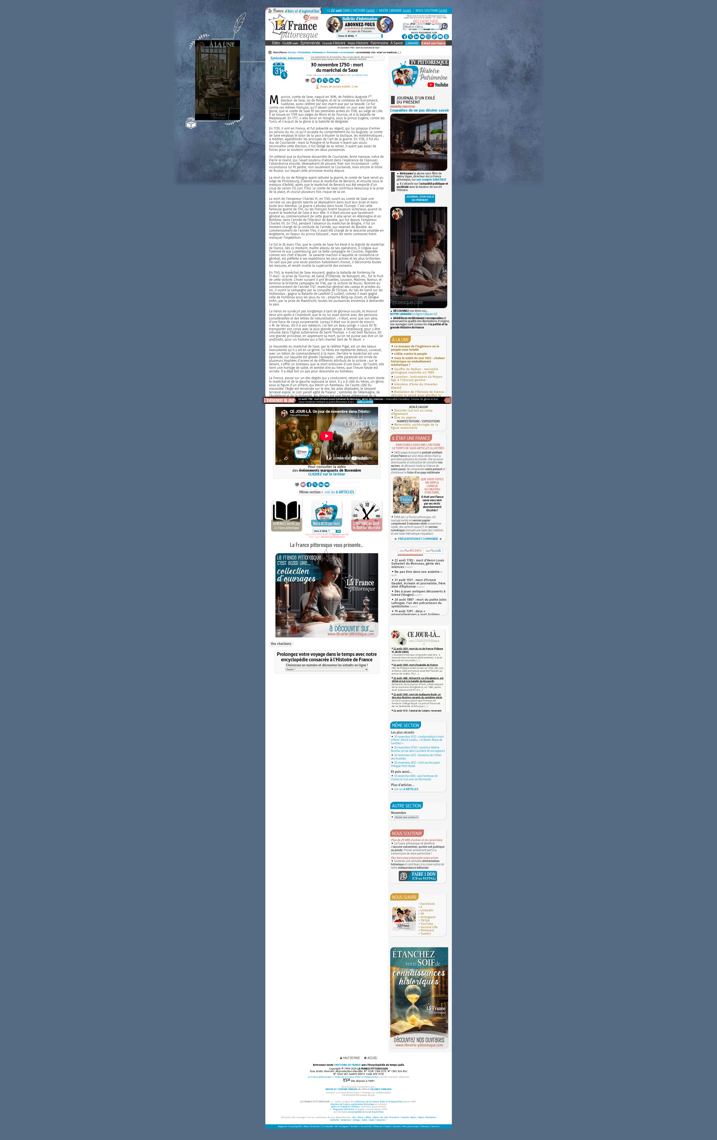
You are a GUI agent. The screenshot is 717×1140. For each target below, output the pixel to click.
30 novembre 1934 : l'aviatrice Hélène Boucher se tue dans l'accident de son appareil (418, 749)
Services (435, 1126)
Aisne (361, 1117)
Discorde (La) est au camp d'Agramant (412, 412)
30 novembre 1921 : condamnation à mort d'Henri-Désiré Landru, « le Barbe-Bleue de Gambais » (417, 740)
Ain (354, 1117)
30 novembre (347, 52)
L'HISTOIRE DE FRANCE (347, 1065)
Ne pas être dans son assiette (417, 572)
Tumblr (425, 934)
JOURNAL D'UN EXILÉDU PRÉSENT (420, 198)
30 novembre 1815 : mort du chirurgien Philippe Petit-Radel (415, 764)
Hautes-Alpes (408, 1117)
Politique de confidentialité (376, 1092)
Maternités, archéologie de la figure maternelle (414, 426)
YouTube (426, 924)
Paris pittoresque (411, 1126)
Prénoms (425, 1126)
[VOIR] (370, 10)
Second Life (429, 927)
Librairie (397, 1126)
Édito (276, 42)
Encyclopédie (295, 1126)
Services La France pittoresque (343, 1092)
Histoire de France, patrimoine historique (352, 1104)
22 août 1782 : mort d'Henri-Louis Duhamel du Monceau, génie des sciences (417, 563)
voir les (339, 491)
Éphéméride (310, 42)
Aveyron (381, 1120)
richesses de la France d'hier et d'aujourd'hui (379, 1101)
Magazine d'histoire (343, 1109)
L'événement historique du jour (358, 1095)
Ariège (356, 1120)
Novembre (332, 52)
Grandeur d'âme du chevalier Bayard (414, 386)
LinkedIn (426, 910)
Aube (364, 1120)
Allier (368, 1117)
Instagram (428, 917)
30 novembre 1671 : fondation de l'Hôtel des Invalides (416, 756)
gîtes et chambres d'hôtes (345, 1106)
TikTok (425, 920)
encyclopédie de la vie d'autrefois (366, 1111)
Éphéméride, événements (311, 52)
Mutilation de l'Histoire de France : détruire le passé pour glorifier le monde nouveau (418, 395)
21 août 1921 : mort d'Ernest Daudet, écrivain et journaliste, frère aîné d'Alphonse (418, 583)
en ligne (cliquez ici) (413, 314)
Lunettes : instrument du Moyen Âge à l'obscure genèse (416, 378)
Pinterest (427, 930)
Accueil (292, 52)
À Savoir (396, 42)
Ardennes (346, 1120)
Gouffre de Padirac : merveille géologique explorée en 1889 (414, 370)
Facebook (427, 904)
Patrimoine (379, 42)
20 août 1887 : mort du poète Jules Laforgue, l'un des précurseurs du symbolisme (418, 603)
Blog (306, 1126)
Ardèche (334, 1120)
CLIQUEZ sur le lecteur (326, 474)
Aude (372, 1120)
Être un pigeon (405, 418)
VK (422, 914)
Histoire (333, 42)
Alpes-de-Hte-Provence (386, 1117)
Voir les (406, 789)
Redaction (362, 75)
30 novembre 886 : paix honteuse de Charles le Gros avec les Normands (414, 777)
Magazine (282, 1126)
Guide (290, 42)
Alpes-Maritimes (427, 1117)
